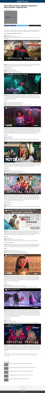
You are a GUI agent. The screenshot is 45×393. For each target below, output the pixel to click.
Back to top (22, 386)
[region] (22, 28)
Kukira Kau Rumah (32, 353)
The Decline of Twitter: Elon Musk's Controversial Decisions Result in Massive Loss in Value (22, 367)
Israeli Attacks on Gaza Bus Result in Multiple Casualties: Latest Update (19, 378)
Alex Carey (8, 9)
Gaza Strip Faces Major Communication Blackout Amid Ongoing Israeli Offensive (20, 363)
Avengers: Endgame (7, 353)
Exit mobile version (22, 391)
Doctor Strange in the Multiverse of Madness (17, 353)
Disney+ (5, 352)
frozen (28, 353)
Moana (37, 353)
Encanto (25, 353)
